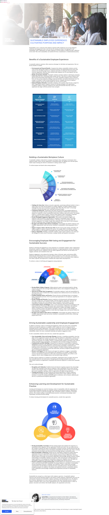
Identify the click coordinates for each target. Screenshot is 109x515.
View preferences (28, 511)
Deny (17, 511)
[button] (32, 501)
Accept (6, 511)
